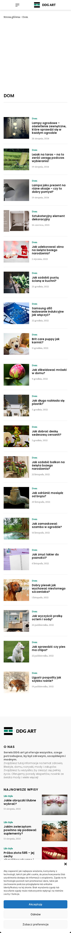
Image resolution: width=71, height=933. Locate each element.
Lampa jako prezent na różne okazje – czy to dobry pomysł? (49, 188)
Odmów (36, 914)
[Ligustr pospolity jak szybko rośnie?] (16, 682)
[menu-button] (17, 5)
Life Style (8, 796)
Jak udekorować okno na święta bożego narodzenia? (48, 250)
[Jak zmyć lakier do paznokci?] (16, 559)
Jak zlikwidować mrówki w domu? (49, 371)
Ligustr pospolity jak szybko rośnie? (46, 679)
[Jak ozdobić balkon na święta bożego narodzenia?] (16, 467)
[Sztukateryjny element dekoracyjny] (16, 221)
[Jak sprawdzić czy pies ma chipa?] (16, 651)
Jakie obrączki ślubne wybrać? (20, 802)
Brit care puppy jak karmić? (46, 340)
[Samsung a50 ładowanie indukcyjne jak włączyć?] (16, 313)
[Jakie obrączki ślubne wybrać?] (54, 805)
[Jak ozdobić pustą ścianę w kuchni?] (16, 282)
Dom (34, 118)
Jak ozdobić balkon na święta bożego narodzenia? (48, 465)
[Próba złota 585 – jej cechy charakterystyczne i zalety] (54, 857)
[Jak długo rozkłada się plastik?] (16, 405)
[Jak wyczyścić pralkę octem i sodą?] (16, 621)
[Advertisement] (35, 55)
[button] (65, 864)
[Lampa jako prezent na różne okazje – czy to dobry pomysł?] (16, 190)
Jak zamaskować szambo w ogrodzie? (47, 525)
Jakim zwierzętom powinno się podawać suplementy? (20, 830)
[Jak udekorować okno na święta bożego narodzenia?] (16, 252)
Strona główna (12, 16)
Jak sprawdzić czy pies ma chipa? (48, 648)
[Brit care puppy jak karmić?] (16, 344)
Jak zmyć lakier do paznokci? (45, 556)
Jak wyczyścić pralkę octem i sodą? (47, 617)
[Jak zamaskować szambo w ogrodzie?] (16, 528)
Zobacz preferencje (36, 924)
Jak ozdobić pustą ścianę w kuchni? (45, 279)
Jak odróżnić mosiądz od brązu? (47, 494)
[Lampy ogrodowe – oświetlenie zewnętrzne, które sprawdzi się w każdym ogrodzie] (16, 128)
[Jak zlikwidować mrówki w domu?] (16, 375)
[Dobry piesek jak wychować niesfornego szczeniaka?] (16, 590)
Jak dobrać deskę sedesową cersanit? (46, 433)
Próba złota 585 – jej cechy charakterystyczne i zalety (19, 858)
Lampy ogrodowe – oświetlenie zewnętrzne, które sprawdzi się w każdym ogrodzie (49, 128)
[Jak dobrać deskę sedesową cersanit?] (16, 436)
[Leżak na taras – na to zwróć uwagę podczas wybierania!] (16, 159)
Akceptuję (35, 904)
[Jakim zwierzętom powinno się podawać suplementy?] (54, 831)
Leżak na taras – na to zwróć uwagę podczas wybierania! (48, 158)
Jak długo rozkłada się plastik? (48, 402)
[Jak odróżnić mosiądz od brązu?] (16, 498)
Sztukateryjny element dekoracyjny (48, 217)
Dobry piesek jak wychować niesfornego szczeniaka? (49, 588)
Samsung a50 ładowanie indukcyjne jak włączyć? (48, 311)
